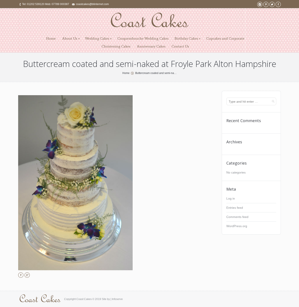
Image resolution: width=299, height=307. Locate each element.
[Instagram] (259, 4)
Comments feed (237, 217)
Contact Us (180, 46)
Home (51, 38)
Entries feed (234, 207)
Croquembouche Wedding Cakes (143, 38)
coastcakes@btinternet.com (92, 4)
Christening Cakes (116, 46)
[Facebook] (278, 4)
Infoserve (117, 299)
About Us (69, 38)
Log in (230, 198)
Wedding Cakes (97, 38)
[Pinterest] (266, 4)
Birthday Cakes (186, 38)
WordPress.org (236, 226)
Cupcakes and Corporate (225, 38)
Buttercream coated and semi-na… (156, 73)
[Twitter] (272, 4)
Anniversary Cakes (151, 46)
